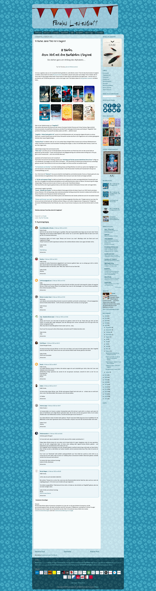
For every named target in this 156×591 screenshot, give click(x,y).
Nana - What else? (109, 229)
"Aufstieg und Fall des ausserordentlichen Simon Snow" (77, 159)
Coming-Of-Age (52, 562)
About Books (107, 277)
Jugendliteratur (102, 562)
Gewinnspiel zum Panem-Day (114, 201)
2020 (106, 377)
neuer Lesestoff (107, 89)
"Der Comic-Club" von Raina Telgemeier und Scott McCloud (112, 256)
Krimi (36, 565)
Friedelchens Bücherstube (111, 247)
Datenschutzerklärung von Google (64, 510)
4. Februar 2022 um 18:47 (54, 405)
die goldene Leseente (86, 78)
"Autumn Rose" (39, 141)
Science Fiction (70, 565)
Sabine (41, 386)
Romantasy (62, 565)
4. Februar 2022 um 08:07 (50, 364)
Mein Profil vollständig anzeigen (111, 309)
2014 (106, 391)
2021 (106, 375)
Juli (107, 339)
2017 (106, 384)
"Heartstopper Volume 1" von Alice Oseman (113, 362)
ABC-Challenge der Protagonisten (114, 184)
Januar (108, 372)
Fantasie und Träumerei (110, 259)
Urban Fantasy (86, 564)
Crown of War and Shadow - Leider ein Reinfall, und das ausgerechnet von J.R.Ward (111, 250)
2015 (106, 389)
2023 (106, 323)
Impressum (74, 583)
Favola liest (106, 77)
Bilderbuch (38, 562)
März (107, 348)
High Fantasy (94, 562)
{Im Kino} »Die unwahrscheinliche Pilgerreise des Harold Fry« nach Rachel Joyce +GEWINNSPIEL (111, 272)
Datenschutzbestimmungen (42, 510)
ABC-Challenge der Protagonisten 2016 (115, 209)
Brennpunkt (106, 73)
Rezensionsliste (57, 74)
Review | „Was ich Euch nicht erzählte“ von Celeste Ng (111, 265)
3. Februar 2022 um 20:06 (61, 317)
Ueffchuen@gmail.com (46, 280)
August (108, 337)
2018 (106, 382)
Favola (113, 293)
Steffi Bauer (43, 343)
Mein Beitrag (43, 250)
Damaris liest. (107, 282)
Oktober (108, 332)
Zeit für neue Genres (45, 493)
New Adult (55, 565)
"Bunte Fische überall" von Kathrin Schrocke (112, 353)
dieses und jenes (107, 87)
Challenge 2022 (107, 75)
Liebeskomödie (44, 565)
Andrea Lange (43, 405)
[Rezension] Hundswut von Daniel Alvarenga (111, 231)
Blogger (96, 587)
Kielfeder (106, 234)
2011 (106, 398)
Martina (42, 259)
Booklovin (107, 268)
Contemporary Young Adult (65, 562)
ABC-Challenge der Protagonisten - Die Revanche (115, 193)
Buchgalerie (79, 33)
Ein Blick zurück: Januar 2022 (113, 369)
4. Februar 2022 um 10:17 (50, 386)
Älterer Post (94, 552)
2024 (106, 320)
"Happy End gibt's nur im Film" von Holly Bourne (111, 284)
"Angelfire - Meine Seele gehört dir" (45, 134)
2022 (106, 325)
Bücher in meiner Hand (46, 297)
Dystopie (81, 562)
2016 (106, 387)
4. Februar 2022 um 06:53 (53, 343)
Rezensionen (64, 33)
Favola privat (106, 79)
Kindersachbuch (117, 562)
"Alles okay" (38, 150)
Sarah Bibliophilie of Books (47, 228)
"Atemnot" (48, 174)
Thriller (77, 565)
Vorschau (105, 83)
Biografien (44, 562)
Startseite (38, 33)
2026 (106, 316)
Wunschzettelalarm (108, 85)
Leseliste (55, 33)
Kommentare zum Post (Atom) (49, 555)
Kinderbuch (109, 562)
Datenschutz (81, 583)
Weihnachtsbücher (97, 565)
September (109, 334)
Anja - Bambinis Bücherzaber (47, 317)
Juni (107, 341)
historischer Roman (107, 565)
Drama (76, 562)
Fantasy (87, 562)
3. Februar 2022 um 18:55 (50, 259)
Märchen (50, 565)
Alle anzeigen (118, 287)
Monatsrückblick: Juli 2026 (111, 236)
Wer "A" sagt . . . (89, 33)
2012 (106, 396)
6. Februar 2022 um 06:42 (55, 433)
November (109, 330)
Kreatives (100, 33)
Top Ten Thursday (43, 218)
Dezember (109, 327)
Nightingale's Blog (109, 263)
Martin (41, 364)
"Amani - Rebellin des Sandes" (43, 190)
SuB (72, 33)
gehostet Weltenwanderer (71, 66)
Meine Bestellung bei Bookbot (111, 260)
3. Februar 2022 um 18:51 (60, 228)
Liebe (39, 565)
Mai (107, 344)
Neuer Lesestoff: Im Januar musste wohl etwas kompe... (113, 358)
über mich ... (47, 33)
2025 (106, 318)
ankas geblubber (108, 238)
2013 (106, 394)
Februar (108, 351)
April (107, 346)
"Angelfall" (55, 125)
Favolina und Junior (109, 254)
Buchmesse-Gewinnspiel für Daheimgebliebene (114, 218)
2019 (106, 379)
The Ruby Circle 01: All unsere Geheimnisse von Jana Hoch (111, 279)
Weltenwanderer (44, 433)
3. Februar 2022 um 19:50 (58, 297)
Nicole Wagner (44, 471)
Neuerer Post (40, 552)
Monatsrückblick (107, 81)
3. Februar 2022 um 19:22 (58, 280)
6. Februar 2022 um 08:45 (54, 471)
